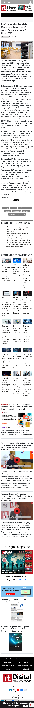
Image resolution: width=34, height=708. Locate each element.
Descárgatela (28, 10)
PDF (20, 580)
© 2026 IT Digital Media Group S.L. (17, 659)
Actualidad (7, 211)
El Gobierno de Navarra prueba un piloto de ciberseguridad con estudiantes (17, 229)
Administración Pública (25, 208)
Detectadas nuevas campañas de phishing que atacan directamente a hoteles (6, 384)
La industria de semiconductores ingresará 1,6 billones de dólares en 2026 (7, 361)
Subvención (26, 211)
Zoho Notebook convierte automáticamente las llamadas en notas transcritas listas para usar (7, 306)
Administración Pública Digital (17, 214)
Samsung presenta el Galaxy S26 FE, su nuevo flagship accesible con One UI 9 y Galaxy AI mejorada (6, 335)
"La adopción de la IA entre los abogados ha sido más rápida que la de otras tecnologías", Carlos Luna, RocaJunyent (16, 497)
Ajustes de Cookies (8, 666)
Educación (14, 208)
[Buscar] (4, 2)
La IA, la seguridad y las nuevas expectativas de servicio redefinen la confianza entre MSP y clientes (27, 387)
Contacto (8, 669)
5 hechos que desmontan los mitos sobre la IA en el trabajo (15, 600)
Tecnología (5, 208)
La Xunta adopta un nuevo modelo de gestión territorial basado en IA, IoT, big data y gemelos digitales (26, 276)
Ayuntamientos (17, 211)
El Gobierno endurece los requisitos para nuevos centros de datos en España (17, 361)
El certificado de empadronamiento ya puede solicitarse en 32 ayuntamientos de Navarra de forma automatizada (18, 236)
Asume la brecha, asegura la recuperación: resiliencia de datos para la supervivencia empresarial (17, 407)
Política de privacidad (25, 666)
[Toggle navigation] (3, 15)
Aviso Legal (7, 662)
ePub (25, 580)
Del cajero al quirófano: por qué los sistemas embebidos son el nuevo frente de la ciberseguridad (15, 629)
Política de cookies (24, 662)
